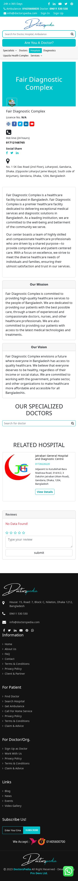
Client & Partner (14, 673)
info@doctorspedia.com (22, 13)
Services (36, 55)
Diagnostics (49, 50)
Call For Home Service (18, 711)
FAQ (7, 654)
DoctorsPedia (22, 869)
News (8, 796)
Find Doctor (11, 696)
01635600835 (30, 8)
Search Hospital (14, 701)
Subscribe (32, 830)
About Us (10, 649)
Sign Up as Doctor (15, 748)
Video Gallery (12, 806)
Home (8, 644)
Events (8, 801)
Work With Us (13, 753)
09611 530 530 (59, 8)
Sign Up (58, 13)
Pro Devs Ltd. (39, 873)
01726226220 (42, 464)
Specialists (9, 50)
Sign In (45, 13)
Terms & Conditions (17, 664)
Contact (9, 659)
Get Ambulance (14, 706)
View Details (45, 492)
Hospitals (35, 50)
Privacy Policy (13, 668)
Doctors (23, 50)
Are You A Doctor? (39, 42)
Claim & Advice (14, 726)
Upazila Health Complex (15, 55)
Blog (7, 791)
